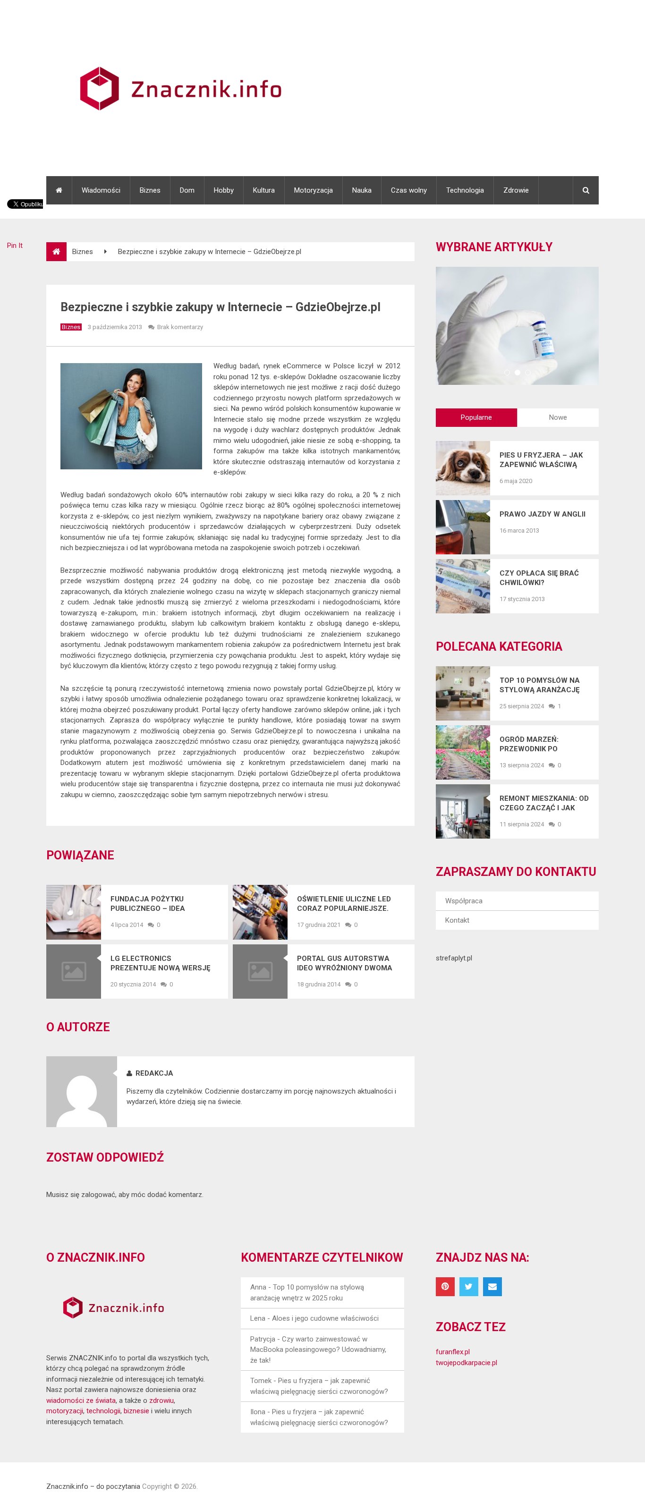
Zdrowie (516, 190)
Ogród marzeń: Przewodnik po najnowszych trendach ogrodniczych (529, 744)
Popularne (476, 417)
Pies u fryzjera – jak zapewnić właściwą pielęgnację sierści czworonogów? (541, 460)
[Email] (492, 1286)
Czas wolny (409, 190)
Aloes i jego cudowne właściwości (325, 1318)
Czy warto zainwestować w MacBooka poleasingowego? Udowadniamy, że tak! (318, 1350)
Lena (257, 1318)
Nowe (558, 417)
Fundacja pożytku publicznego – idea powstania (147, 904)
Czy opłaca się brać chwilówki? (539, 578)
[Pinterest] (445, 1286)
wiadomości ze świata (81, 1400)
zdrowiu (161, 1400)
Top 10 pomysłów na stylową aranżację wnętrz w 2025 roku (540, 685)
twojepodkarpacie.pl (466, 1362)
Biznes (150, 190)
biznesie (136, 1411)
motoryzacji (64, 1411)
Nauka (362, 190)
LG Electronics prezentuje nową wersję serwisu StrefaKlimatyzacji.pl (160, 963)
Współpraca (464, 901)
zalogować (98, 1194)
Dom (187, 190)
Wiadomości (101, 190)
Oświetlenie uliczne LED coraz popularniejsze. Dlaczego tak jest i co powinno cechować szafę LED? (348, 904)
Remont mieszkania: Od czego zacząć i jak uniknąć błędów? (544, 803)
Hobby (224, 190)
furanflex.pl (453, 1352)
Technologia (465, 190)
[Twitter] (468, 1286)
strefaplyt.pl (454, 958)
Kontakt (457, 920)
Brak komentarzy (180, 327)
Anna (258, 1287)
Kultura (264, 190)
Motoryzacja (313, 190)
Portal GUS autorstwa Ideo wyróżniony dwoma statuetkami (344, 963)
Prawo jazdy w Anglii (543, 514)
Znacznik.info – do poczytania (93, 1486)
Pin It (15, 245)
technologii (103, 1411)
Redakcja (154, 1073)
